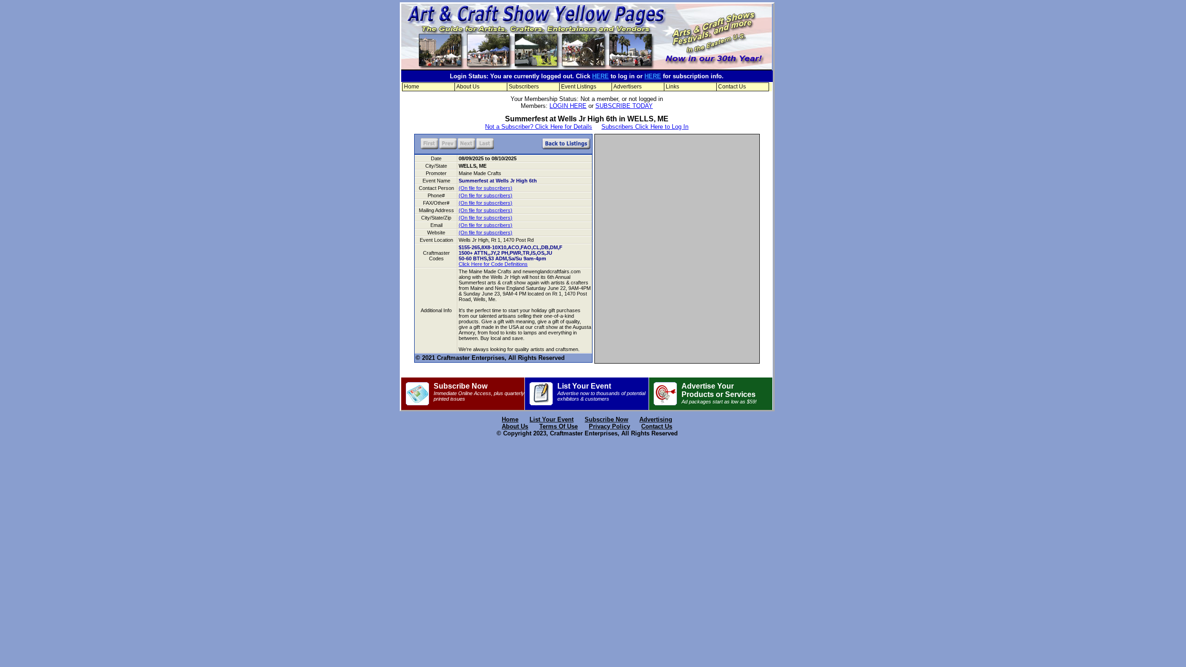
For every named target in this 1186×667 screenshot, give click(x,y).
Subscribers (524, 86)
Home (411, 86)
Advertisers (627, 86)
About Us (467, 86)
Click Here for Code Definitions (493, 264)
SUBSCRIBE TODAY (624, 105)
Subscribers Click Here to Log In (644, 126)
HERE (600, 76)
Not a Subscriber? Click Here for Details (538, 126)
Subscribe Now (479, 392)
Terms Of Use (558, 426)
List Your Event (601, 392)
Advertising (655, 419)
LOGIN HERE (568, 105)
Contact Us (732, 86)
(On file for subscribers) (485, 188)
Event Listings (578, 86)
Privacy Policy (609, 426)
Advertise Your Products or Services (719, 393)
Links (672, 86)
